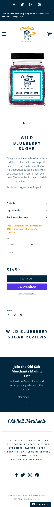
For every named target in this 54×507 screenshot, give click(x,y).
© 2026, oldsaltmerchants (27, 499)
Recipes (43, 440)
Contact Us (42, 504)
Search (17, 444)
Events (31, 440)
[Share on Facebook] (9, 315)
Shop (6, 444)
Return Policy (14, 452)
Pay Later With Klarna (27, 459)
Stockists (16, 448)
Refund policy (27, 455)
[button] (23, 123)
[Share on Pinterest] (21, 315)
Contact (30, 444)
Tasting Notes (35, 448)
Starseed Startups (38, 495)
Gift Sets (44, 444)
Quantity (11, 252)
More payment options (27, 293)
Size (8, 238)
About (19, 440)
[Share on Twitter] (15, 315)
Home (9, 440)
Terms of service (38, 452)
